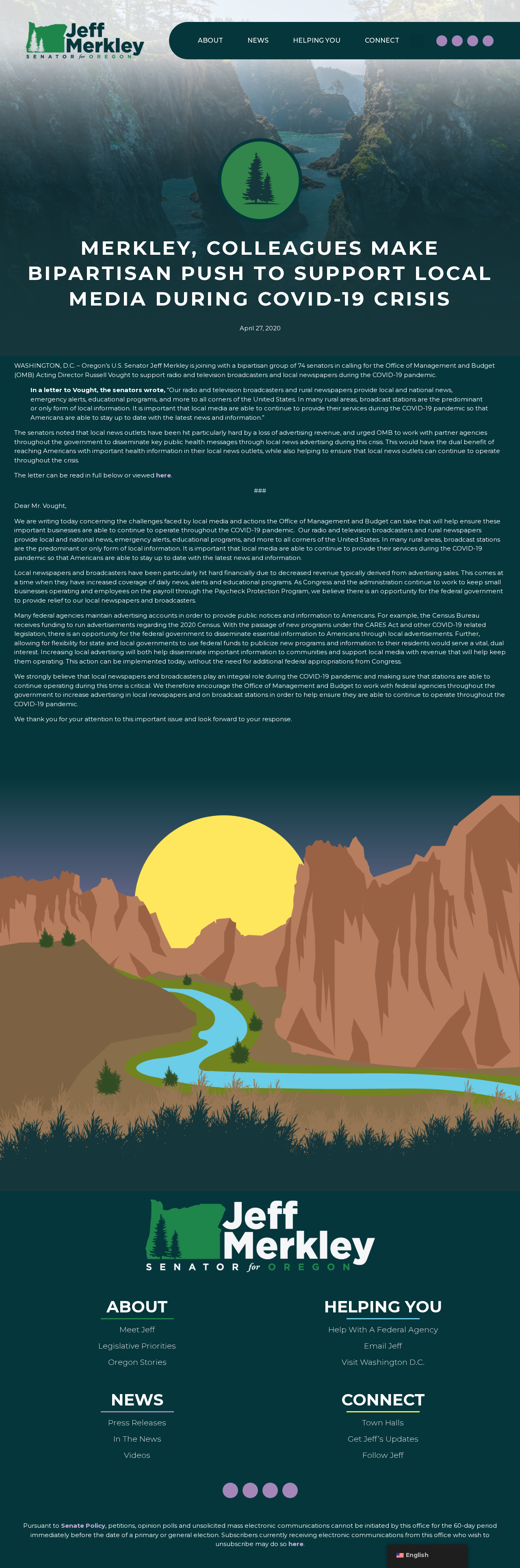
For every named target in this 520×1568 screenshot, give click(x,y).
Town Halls (383, 1422)
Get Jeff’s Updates (383, 1439)
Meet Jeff (137, 1329)
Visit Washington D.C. (383, 1362)
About (210, 40)
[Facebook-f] (441, 40)
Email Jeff (383, 1346)
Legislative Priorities (137, 1346)
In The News (137, 1439)
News (258, 40)
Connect (382, 40)
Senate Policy (83, 1525)
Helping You (316, 40)
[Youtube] (472, 40)
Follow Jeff (382, 1455)
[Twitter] (488, 40)
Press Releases (137, 1422)
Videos (137, 1455)
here (163, 475)
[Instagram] (457, 40)
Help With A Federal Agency (383, 1329)
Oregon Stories (137, 1362)
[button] (416, 41)
